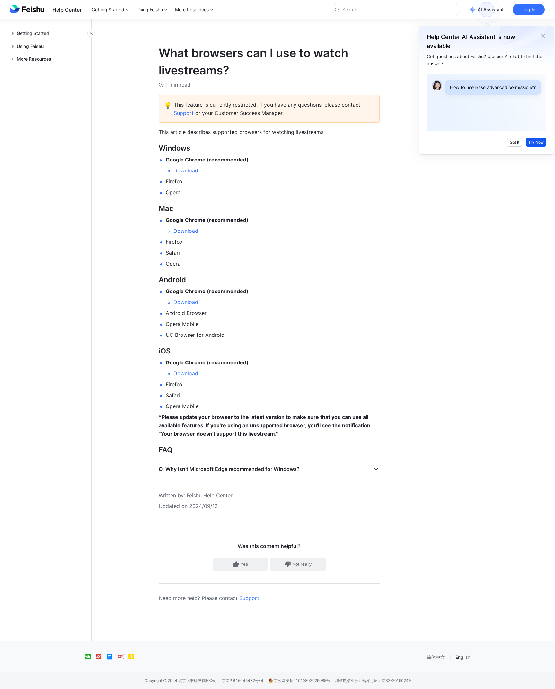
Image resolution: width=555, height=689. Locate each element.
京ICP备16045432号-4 (242, 680)
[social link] (90, 656)
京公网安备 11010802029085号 (301, 680)
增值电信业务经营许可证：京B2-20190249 (373, 680)
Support (249, 598)
